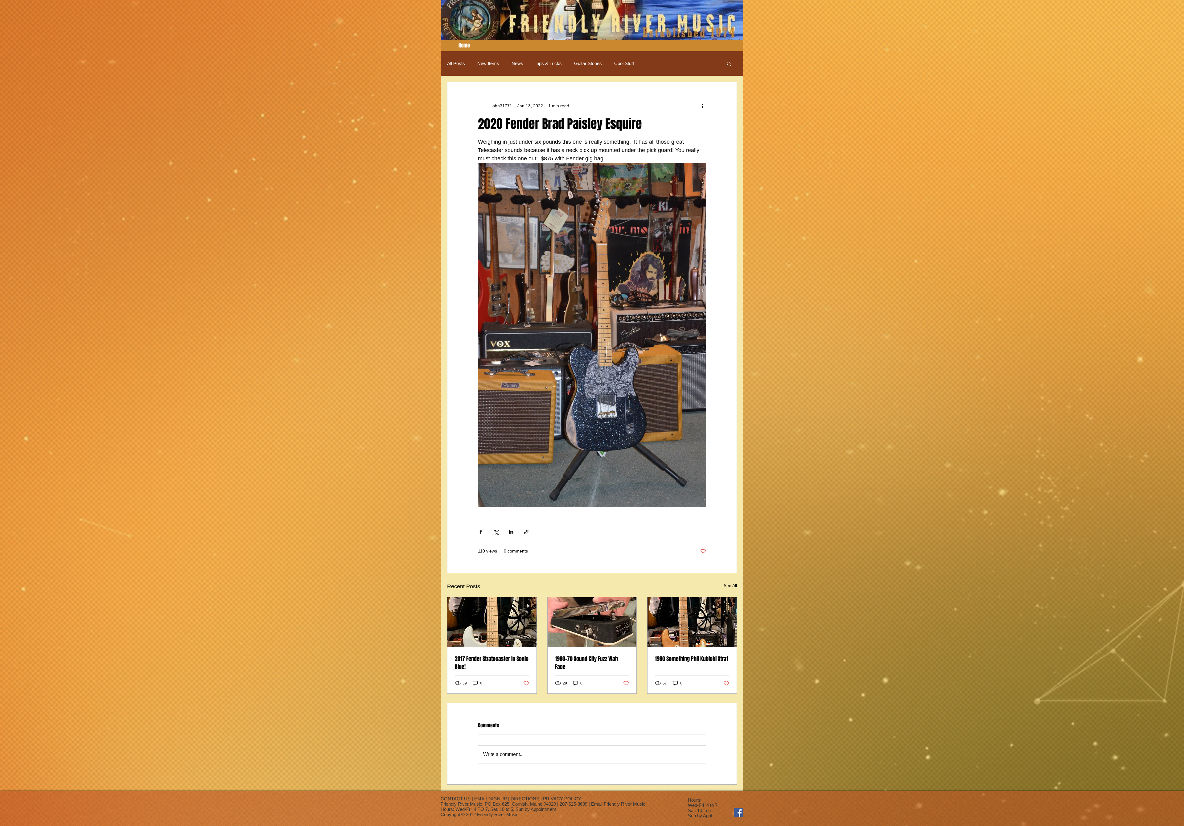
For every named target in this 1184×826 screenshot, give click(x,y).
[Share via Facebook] (481, 532)
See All (730, 585)
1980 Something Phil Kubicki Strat (691, 659)
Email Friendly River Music (618, 804)
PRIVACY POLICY (562, 798)
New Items (488, 63)
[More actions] (702, 105)
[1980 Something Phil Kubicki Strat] (692, 622)
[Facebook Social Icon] (738, 812)
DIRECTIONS (525, 798)
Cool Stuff (624, 63)
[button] (729, 63)
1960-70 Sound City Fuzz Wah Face (586, 663)
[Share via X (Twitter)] (496, 532)
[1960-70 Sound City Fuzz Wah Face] (592, 622)
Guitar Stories (588, 63)
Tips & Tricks (549, 63)
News (517, 63)
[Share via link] (526, 532)
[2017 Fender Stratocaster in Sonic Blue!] (491, 622)
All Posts (456, 63)
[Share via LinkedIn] (511, 532)
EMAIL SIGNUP (490, 798)
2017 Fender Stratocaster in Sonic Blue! (491, 663)
